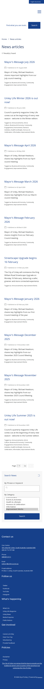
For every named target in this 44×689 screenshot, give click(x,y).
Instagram (6, 594)
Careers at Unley (8, 634)
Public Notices (7, 620)
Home (4, 39)
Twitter (5, 585)
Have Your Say (7, 637)
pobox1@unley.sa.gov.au (10, 564)
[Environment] (22, 497)
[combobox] (36, 2)
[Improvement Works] (22, 509)
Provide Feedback (9, 643)
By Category (9, 494)
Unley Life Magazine (9, 611)
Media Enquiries (8, 617)
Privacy (5, 660)
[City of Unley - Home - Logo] (10, 12)
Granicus (40, 677)
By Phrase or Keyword (13, 483)
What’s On (6, 608)
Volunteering (7, 640)
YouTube (6, 591)
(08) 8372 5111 (6, 557)
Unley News (7, 614)
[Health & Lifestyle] (22, 502)
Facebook (6, 589)
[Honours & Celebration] (22, 504)
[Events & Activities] (22, 499)
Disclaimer (6, 657)
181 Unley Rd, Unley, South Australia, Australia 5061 (19, 548)
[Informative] (22, 507)
